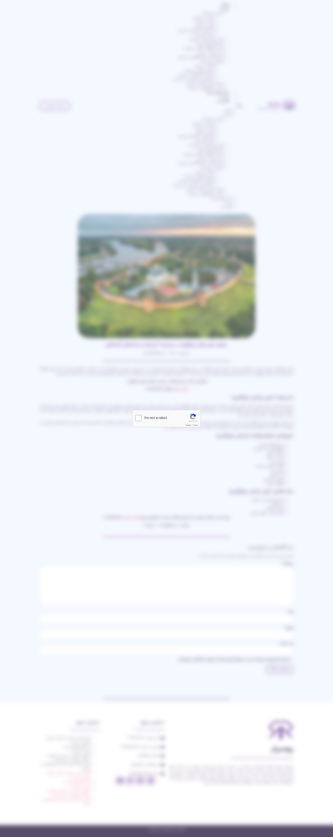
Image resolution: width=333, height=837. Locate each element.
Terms (195, 425)
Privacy (188, 425)
